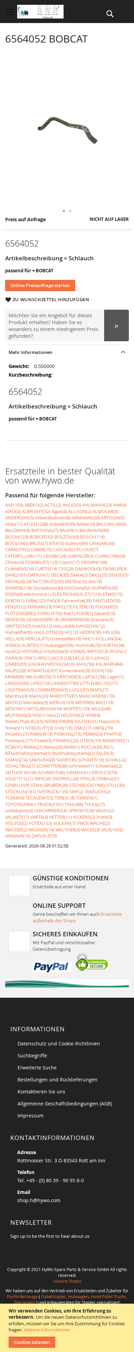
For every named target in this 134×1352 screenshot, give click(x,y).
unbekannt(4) (19, 810)
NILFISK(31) (86, 721)
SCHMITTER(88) (52, 766)
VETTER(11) (60, 817)
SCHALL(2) (115, 760)
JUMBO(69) (16, 664)
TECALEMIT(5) (39, 798)
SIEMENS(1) (78, 772)
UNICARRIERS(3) (50, 810)
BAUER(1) (68, 530)
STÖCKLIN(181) (20, 791)
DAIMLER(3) (115, 569)
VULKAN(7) (64, 823)
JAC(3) (57, 658)
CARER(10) (41, 549)
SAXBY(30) (66, 760)
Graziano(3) (102, 619)
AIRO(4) (13, 511)
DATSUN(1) (39, 575)
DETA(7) (34, 581)
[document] (68, 1328)
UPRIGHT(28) (81, 810)
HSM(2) (12, 645)
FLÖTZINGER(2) (20, 613)
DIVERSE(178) (18, 588)
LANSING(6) (17, 683)
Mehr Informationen (30, 352)
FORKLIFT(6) (50, 613)
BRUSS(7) (39, 543)
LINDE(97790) (65, 683)
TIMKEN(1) (87, 798)
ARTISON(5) (113, 517)
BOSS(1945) (17, 543)
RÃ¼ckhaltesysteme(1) (28, 753)
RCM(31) (13, 747)
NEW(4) (92, 715)
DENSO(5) (119, 575)
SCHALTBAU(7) (20, 766)
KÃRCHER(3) (69, 677)
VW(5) (83, 823)
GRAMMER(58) (74, 619)
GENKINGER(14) (42, 619)
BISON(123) (17, 537)
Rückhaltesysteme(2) (73, 753)
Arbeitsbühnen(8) (53, 517)
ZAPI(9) (39, 836)
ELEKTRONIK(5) (67, 594)
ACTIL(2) (53, 505)
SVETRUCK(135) (52, 791)
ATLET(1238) (36, 524)
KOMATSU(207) (42, 670)
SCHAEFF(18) (91, 760)
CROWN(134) (94, 562)
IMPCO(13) (97, 651)
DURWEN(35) (104, 588)
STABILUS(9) (17, 785)
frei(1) (69, 613)
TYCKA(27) (94, 804)
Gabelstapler (53, 1296)
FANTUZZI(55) (107, 600)
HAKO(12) (42, 626)
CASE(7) (90, 549)
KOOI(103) (102, 670)
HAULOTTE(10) (49, 632)
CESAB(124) (54, 556)
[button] (64, 211)
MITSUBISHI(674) (44, 708)
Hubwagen (78, 1296)
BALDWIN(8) (17, 530)
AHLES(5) (72, 505)
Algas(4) (59, 511)
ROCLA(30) (91, 747)
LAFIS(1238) (94, 677)
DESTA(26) (15, 581)
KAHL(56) (85, 664)
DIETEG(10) (76, 581)
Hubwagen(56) (59, 645)
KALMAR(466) (109, 664)
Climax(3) (14, 562)
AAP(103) (14, 505)
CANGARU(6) (102, 543)
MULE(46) (101, 708)
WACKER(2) (16, 830)
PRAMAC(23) (66, 740)
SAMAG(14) (16, 760)
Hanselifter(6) (19, 632)
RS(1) (108, 747)
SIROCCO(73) (104, 772)
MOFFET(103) (76, 708)
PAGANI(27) (17, 734)
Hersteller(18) (67, 639)
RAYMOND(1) (115, 740)
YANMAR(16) (18, 836)
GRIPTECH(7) (18, 626)
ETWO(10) (113, 594)
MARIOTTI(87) (63, 696)
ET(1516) (93, 594)
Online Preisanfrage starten (40, 285)
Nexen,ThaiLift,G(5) (24, 721)
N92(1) (39, 715)
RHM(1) (72, 747)
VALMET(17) (17, 817)
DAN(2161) (16, 575)
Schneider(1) (81, 766)
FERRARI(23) (39, 607)
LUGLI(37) (79, 690)
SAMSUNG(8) (42, 760)
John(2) (101, 658)
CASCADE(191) (67, 549)
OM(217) (82, 728)
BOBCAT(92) (42, 537)
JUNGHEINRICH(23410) (51, 664)
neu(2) (53, 715)
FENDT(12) (15, 607)
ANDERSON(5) (19, 517)
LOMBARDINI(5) (51, 690)
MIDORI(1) (15, 708)
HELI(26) (111, 632)
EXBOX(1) (14, 600)
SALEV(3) (105, 753)
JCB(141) (72, 658)
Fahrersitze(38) (77, 600)
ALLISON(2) (79, 511)
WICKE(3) (90, 830)
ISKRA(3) (13, 658)
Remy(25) (53, 747)
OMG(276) (102, 728)
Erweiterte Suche (37, 1067)
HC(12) (71, 632)
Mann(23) (38, 696)
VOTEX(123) (40, 823)
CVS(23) (66, 569)
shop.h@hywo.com (38, 1200)
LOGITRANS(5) (19, 690)
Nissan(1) (14, 728)
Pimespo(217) (19, 740)
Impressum (31, 1115)
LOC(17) (110, 683)
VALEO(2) (105, 810)
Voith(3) (104, 817)
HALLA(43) (64, 626)
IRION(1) (118, 651)
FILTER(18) (83, 607)
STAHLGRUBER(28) (49, 785)
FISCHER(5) (106, 607)
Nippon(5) (109, 721)
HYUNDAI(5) (56, 651)
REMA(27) (33, 747)
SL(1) (28, 778)
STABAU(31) (108, 778)
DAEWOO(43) (88, 569)
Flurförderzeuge (22, 1296)
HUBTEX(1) (32, 645)
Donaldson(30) (48, 588)
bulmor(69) (76, 543)
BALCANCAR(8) (111, 524)
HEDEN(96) (90, 632)
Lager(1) (115, 677)
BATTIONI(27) (44, 530)
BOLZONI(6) (67, 537)
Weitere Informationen (47, 1330)
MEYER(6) (84, 702)
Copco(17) (69, 562)
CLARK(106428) (110, 556)
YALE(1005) (112, 830)
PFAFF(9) (113, 734)
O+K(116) (63, 728)
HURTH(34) (113, 645)
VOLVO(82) (16, 823)
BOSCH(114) (92, 537)
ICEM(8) (77, 651)
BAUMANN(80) (94, 530)
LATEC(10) (40, 683)
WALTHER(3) (67, 830)
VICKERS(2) (84, 817)
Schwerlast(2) (108, 766)
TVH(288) (74, 804)
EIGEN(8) (14, 594)
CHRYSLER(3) (80, 556)
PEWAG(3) (93, 734)
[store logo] (40, 12)
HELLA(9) (14, 639)
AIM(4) (119, 505)
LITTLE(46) (90, 683)
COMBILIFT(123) (41, 562)
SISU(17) (13, 778)
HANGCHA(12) (90, 626)
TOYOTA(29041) (20, 804)
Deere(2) (79, 575)
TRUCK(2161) (50, 804)
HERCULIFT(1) (39, 639)
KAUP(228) (15, 670)
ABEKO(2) (34, 505)
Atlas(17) (14, 524)
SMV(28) (42, 778)
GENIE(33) (15, 619)
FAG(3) (53, 600)
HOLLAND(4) (109, 639)
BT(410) (56, 543)
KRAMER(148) (19, 677)
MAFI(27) (99, 690)
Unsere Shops (66, 1281)
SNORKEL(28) (65, 778)
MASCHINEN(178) (97, 696)
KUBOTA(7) (45, 677)
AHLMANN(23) (97, 505)
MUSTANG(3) (18, 715)
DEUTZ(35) (53, 581)
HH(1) (88, 639)
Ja (116, 325)
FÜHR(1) (84, 613)
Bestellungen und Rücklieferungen (58, 1079)
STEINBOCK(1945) (87, 785)
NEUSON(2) (72, 715)
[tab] (67, 352)
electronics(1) (37, 594)
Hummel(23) (88, 645)
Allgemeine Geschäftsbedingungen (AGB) (65, 1103)
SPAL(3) (87, 778)
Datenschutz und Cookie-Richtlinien (59, 1043)
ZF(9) (52, 836)
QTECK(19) (90, 740)
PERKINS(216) (68, 734)
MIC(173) (105, 702)
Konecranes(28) (75, 670)
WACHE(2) (100, 823)
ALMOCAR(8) (105, 511)
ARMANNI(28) (86, 517)
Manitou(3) (16, 696)
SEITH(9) (13, 772)
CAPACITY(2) (17, 549)
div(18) (95, 581)
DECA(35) (60, 575)
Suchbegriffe (32, 1055)
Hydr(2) (13, 651)
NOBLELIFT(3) (39, 728)
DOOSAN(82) (77, 588)
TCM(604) (14, 798)
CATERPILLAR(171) (23, 556)
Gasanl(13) (104, 613)
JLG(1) (87, 658)
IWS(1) (44, 658)
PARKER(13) (41, 734)
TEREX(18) (65, 798)
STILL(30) (115, 785)
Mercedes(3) (35, 702)
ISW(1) (29, 658)
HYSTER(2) (32, 651)
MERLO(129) (61, 702)
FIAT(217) (62, 607)
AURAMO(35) (62, 524)
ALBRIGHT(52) (36, 511)
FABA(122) (35, 600)
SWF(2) (76, 791)
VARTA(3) (39, 817)
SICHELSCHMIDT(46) (44, 772)
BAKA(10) (86, 524)
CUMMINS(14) (19, 569)
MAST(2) (13, 702)
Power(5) (43, 740)
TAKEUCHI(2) (97, 791)
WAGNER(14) (41, 830)
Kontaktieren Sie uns (41, 1091)
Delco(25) (98, 575)
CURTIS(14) (46, 569)
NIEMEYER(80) (58, 721)
